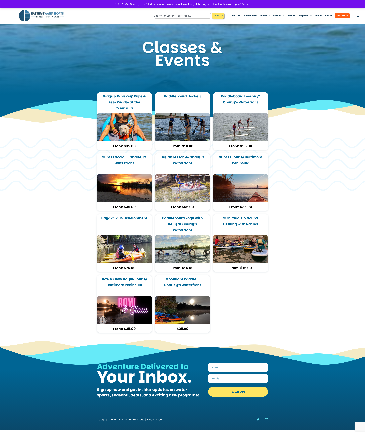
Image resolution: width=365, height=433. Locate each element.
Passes (291, 15)
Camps (277, 15)
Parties (328, 15)
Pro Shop (342, 15)
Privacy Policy (154, 419)
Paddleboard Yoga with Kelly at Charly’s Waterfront (182, 224)
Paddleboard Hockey (182, 96)
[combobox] (182, 16)
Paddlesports (250, 15)
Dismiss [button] (246, 4)
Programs (303, 15)
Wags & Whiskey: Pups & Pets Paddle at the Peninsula (124, 102)
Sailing (318, 15)
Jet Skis (236, 15)
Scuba (263, 15)
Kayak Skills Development (124, 218)
